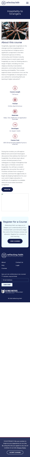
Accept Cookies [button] (15, 452)
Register (7, 189)
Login (17, 265)
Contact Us (19, 262)
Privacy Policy (21, 448)
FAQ (3, 265)
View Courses (15, 241)
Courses (4, 268)
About (4, 262)
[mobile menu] (27, 3)
